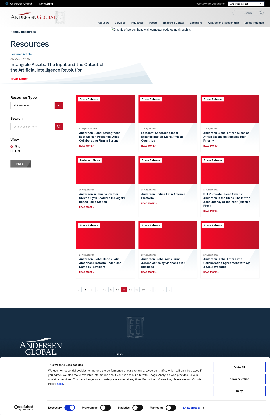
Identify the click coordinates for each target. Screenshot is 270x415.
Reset (20, 163)
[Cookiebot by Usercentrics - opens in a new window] (24, 408)
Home (14, 32)
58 (143, 289)
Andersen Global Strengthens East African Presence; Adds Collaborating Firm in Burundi (99, 136)
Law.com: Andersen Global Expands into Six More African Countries (162, 136)
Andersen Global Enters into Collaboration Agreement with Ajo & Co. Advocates (227, 263)
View (14, 139)
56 (130, 289)
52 (104, 289)
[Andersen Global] (38, 17)
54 (117, 289)
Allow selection (239, 379)
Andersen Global (20, 3)
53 (111, 289)
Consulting (46, 3)
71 (156, 289)
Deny (239, 390)
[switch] (105, 408)
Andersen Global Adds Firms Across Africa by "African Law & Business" (163, 263)
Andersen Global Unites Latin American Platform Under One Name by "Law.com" (100, 263)
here (60, 383)
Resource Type (23, 97)
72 (162, 289)
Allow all (239, 366)
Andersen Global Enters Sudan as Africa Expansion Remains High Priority (226, 136)
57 (137, 289)
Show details (191, 407)
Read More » (87, 146)
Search (16, 118)
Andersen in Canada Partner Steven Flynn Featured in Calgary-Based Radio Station (102, 198)
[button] (59, 126)
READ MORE (19, 79)
